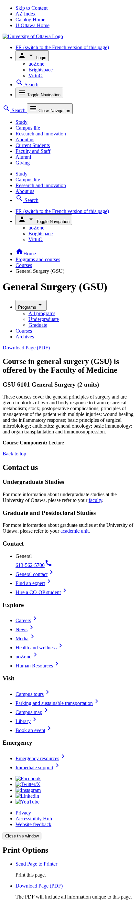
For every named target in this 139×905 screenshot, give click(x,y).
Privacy (23, 812)
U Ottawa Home (32, 25)
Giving (23, 162)
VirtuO (35, 75)
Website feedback (33, 824)
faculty (95, 500)
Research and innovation (41, 133)
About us (25, 139)
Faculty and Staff (33, 151)
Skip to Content (32, 8)
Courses (24, 265)
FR (62, 47)
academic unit (74, 531)
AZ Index (26, 13)
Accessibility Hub (34, 818)
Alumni (23, 157)
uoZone (36, 64)
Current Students (33, 145)
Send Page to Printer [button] (36, 864)
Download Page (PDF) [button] (39, 886)
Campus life (28, 128)
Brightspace (40, 69)
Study (21, 122)
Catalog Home (30, 19)
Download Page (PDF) (26, 347)
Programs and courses (38, 259)
